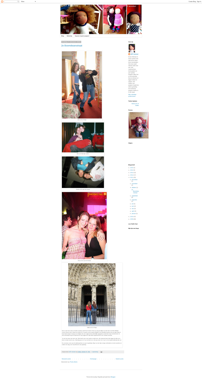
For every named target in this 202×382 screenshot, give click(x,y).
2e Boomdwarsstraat (71, 45)
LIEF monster (134, 54)
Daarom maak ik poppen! (82, 36)
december (135, 179)
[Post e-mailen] (101, 351)
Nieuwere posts (66, 359)
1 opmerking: (95, 351)
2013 (132, 172)
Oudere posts (119, 359)
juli (133, 204)
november (135, 183)
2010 (132, 216)
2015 (132, 167)
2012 (132, 175)
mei (133, 208)
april (133, 211)
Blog (62, 36)
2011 (132, 177)
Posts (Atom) (73, 362)
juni (133, 206)
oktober (134, 187)
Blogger (113, 377)
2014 (132, 170)
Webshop (69, 36)
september (135, 196)
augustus (134, 200)
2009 (132, 219)
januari (134, 213)
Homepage (93, 359)
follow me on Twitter (135, 104)
